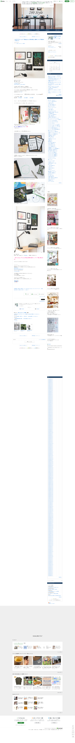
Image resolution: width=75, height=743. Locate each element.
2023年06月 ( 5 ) (50, 419)
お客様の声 (47, 30)
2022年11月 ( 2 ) (50, 427)
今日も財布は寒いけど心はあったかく (53, 587)
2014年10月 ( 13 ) (50, 545)
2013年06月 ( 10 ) (50, 564)
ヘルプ (61, 729)
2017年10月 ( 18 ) (50, 501)
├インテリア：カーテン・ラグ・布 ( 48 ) (53, 124)
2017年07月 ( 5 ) (50, 505)
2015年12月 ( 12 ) (50, 528)
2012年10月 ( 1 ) (50, 574)
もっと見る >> (16, 320)
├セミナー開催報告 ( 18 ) (51, 146)
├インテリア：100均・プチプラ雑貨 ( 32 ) (54, 125)
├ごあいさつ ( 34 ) (50, 102)
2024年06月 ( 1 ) (50, 404)
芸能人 (25, 643)
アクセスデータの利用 (47, 729)
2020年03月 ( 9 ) (50, 466)
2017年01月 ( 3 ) (50, 512)
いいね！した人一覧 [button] (42, 296)
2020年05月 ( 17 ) (50, 464)
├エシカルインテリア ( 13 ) (52, 158)
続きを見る (60, 43)
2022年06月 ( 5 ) (50, 433)
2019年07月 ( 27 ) (50, 476)
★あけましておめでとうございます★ (53, 86)
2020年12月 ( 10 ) (50, 455)
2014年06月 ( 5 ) (50, 550)
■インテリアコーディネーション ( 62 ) (53, 118)
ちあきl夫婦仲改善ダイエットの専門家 (53, 591)
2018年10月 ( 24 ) (50, 487)
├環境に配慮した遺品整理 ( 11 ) (52, 149)
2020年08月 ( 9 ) (50, 460)
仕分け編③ (31, 97)
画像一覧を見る (59, 95)
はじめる (20, 722)
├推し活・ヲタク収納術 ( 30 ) (52, 114)
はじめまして (17, 30)
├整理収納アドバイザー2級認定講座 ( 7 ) (53, 148)
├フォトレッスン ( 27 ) (51, 160)
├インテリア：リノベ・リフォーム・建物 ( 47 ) (54, 119)
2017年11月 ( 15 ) (50, 500)
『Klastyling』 (25, 255)
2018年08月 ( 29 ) (50, 489)
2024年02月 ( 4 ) (50, 409)
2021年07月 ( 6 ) (50, 447)
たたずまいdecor (16, 271)
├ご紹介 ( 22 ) (50, 166)
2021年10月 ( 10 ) (50, 443)
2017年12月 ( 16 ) (50, 499)
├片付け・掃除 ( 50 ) (51, 115)
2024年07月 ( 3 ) (50, 403)
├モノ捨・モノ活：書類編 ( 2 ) (52, 152)
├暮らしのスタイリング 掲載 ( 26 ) (53, 131)
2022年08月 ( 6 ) (50, 431)
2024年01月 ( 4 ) (50, 410)
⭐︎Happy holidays (50, 88)
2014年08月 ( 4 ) (50, 547)
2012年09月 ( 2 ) (50, 575)
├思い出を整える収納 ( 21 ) (52, 142)
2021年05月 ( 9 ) (50, 449)
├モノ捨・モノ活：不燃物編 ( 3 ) (52, 154)
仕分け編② (26, 97)
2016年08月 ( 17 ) (50, 518)
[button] (73, 736)
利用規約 (41, 729)
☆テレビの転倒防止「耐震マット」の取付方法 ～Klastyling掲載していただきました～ (26, 316)
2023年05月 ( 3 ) (50, 420)
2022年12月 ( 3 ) (50, 426)
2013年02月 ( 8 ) (50, 569)
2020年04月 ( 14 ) (50, 465)
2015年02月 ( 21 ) (50, 540)
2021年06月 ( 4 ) (50, 448)
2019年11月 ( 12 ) (50, 471)
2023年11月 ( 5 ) (50, 413)
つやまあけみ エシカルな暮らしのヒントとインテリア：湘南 (57, 37)
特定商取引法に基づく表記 (55, 729)
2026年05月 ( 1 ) (50, 381)
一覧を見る (59, 94)
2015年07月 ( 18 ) (50, 534)
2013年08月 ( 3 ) (50, 562)
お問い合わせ (57, 30)
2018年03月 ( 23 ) (50, 495)
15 (59, 67)
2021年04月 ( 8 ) (50, 450)
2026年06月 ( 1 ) (50, 380)
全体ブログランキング (51, 46)
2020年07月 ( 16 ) (50, 461)
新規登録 (67, 1)
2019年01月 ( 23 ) (50, 483)
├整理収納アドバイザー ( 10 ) (52, 147)
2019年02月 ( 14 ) (50, 482)
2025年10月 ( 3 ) (50, 386)
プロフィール (55, 38)
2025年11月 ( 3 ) (50, 385)
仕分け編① (20, 97)
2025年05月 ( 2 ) (50, 392)
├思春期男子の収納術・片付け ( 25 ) (53, 112)
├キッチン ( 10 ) (50, 108)
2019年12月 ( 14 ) (50, 470)
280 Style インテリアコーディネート (37, 18)
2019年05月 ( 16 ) (50, 478)
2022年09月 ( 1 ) (50, 430)
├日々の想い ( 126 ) (51, 175)
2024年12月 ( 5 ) (50, 397)
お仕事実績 (37, 30)
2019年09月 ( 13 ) (50, 473)
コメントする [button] (35, 294)
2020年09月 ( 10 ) (50, 459)
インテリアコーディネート (27, 30)
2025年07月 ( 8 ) (50, 390)
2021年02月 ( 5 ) (50, 453)
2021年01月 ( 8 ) (50, 454)
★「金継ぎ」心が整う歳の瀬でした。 (53, 87)
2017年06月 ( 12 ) (50, 506)
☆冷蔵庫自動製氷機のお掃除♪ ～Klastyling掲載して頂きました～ (23, 318)
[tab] (18, 643)
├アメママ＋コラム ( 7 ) (51, 170)
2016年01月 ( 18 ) (50, 527)
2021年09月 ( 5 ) (50, 444)
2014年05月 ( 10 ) (50, 551)
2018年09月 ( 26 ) (50, 488)
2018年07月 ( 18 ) (50, 490)
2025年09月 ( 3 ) (50, 387)
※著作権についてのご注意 (51, 603)
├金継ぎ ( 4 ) (50, 169)
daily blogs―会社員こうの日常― (52, 589)
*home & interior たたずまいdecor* (19, 84)
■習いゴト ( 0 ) (50, 159)
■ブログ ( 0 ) (50, 164)
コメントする (30, 341)
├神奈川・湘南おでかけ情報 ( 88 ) (53, 177)
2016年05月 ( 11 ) (50, 522)
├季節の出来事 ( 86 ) (51, 176)
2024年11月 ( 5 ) (50, 398)
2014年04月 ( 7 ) (50, 552)
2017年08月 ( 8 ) (50, 504)
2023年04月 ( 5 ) (50, 421)
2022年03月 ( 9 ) (50, 437)
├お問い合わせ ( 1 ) (51, 103)
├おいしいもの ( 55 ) (51, 181)
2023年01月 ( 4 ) (50, 425)
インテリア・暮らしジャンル (52, 47)
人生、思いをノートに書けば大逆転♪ (53, 593)
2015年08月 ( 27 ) (50, 533)
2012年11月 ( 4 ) (50, 573)
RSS (50, 602)
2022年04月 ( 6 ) (50, 436)
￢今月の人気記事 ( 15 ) (51, 165)
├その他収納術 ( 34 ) (51, 113)
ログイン (72, 1)
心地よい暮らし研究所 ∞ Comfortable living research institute (54, 595)
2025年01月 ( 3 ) (50, 396)
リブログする (42, 294)
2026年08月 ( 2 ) (50, 379)
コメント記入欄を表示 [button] (42, 339)
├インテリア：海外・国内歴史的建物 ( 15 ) (54, 129)
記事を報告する (43, 301)
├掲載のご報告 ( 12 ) (51, 136)
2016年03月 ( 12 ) (50, 524)
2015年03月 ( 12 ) (50, 539)
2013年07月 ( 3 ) (50, 563)
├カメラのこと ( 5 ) (51, 137)
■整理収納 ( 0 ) (50, 141)
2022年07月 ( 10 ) (50, 432)
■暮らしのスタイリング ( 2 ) (52, 130)
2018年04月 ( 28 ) (50, 494)
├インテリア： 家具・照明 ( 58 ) (52, 120)
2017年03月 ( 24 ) (50, 510)
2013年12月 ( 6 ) (50, 557)
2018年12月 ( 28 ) (50, 484)
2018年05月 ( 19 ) (50, 493)
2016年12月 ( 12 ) (50, 513)
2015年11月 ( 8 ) (50, 529)
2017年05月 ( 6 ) (50, 507)
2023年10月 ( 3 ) (50, 414)
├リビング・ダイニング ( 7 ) (52, 107)
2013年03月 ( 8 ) (50, 568)
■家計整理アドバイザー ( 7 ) (52, 171)
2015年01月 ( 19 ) (50, 541)
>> (56, 62)
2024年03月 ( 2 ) (50, 408)
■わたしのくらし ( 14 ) (51, 106)
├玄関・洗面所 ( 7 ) (51, 109)
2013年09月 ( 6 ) (50, 561)
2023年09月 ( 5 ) (50, 415)
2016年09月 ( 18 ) (50, 517)
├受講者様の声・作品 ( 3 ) (51, 135)
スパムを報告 (31, 729)
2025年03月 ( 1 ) (50, 393)
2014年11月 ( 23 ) (50, 544)
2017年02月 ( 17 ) (50, 511)
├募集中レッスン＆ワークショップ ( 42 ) (54, 132)
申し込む (54, 722)
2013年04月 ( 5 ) (50, 567)
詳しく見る (37, 722)
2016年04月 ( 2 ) (50, 523)
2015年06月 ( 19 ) (50, 535)
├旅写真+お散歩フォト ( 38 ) (52, 163)
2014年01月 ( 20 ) (50, 556)
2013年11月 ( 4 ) (50, 558)
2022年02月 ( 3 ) (50, 438)
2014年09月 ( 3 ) (50, 546)
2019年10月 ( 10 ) (50, 472)
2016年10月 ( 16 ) (50, 516)
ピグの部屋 (58, 38)
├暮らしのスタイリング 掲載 (20, 43)
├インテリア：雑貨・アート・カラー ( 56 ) (54, 126)
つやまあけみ (16, 83)
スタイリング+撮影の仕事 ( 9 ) (52, 101)
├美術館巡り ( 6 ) (50, 180)
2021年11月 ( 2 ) (50, 442)
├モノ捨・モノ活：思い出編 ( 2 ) (52, 153)
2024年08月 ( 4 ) (50, 402)
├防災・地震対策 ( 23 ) (51, 143)
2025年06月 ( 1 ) (50, 391)
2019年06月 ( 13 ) (50, 477)
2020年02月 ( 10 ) (50, 467)
